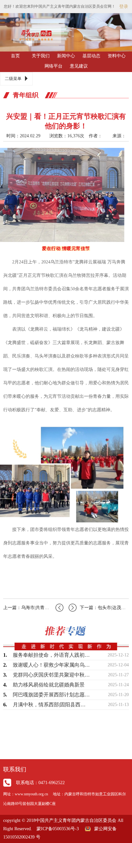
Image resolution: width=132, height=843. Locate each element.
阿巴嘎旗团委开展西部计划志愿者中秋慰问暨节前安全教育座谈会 (51, 694)
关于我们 (41, 55)
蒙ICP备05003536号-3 (58, 828)
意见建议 (79, 66)
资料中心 (117, 55)
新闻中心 (66, 55)
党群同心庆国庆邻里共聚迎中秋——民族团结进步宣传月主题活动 (51, 675)
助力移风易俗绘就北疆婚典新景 (49, 684)
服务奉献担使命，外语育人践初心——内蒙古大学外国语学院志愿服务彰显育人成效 (51, 655)
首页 (15, 55)
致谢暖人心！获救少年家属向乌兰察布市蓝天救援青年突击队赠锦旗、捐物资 (51, 665)
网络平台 (53, 66)
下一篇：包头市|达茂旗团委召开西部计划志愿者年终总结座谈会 (104, 607)
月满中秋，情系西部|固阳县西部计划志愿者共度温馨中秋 (51, 704)
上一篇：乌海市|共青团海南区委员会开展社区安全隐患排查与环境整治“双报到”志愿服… (33, 607)
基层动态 (91, 55)
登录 (123, 6)
